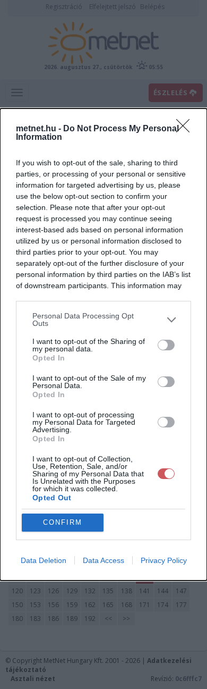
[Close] (186, 129)
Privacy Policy (164, 560)
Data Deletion (43, 560)
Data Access (103, 560)
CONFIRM (62, 522)
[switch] (166, 345)
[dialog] (103, 344)
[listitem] (103, 319)
